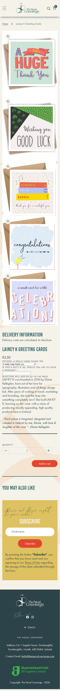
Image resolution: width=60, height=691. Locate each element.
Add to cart (44, 463)
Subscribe (30, 543)
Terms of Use (32, 562)
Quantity (7, 444)
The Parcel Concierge (32, 682)
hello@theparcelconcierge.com (37, 656)
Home (5, 23)
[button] (48, 8)
